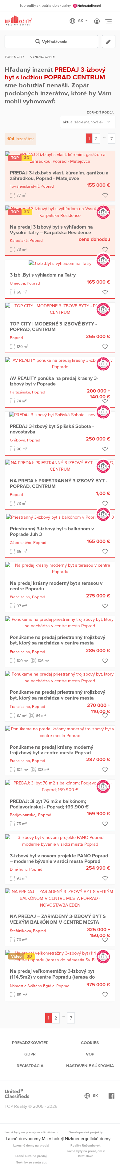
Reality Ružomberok (85, 1145)
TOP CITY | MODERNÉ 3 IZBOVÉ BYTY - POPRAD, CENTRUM (53, 326)
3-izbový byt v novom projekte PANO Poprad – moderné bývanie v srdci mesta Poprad (59, 858)
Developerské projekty (85, 1132)
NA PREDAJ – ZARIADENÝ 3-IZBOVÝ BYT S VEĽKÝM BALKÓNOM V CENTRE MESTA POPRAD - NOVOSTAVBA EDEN (58, 921)
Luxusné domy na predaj (31, 1145)
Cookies (90, 1042)
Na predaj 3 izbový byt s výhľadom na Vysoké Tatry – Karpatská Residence (51, 229)
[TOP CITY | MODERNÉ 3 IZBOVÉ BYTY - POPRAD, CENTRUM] (60, 308)
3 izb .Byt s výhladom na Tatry (43, 274)
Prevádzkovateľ (30, 1042)
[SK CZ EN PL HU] (81, 20)
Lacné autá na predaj (31, 1156)
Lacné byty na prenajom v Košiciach (31, 1132)
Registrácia (30, 1065)
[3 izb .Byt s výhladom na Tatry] (60, 263)
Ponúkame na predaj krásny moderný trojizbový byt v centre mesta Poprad (51, 749)
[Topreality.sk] (18, 21)
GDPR (30, 1053)
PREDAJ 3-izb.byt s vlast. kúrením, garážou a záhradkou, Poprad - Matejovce (59, 175)
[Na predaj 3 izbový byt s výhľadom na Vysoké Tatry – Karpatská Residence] (60, 211)
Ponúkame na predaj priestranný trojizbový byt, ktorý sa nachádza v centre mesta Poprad (57, 642)
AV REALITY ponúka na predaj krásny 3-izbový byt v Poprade (54, 380)
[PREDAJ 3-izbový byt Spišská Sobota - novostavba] (60, 414)
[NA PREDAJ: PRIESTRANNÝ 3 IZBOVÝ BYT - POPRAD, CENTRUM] (60, 465)
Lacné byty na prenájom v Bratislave (86, 1153)
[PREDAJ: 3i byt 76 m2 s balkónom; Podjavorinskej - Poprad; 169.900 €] (60, 786)
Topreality (14, 56)
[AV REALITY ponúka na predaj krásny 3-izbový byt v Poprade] (60, 363)
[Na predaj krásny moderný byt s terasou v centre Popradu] (60, 568)
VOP (90, 1053)
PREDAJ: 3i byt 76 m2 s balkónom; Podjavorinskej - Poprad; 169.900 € (49, 803)
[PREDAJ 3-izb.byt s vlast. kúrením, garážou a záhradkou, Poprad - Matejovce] (60, 157)
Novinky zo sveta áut (31, 1162)
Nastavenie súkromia (90, 1065)
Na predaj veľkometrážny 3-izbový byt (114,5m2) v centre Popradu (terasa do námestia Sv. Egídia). (52, 976)
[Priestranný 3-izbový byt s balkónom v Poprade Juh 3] (60, 517)
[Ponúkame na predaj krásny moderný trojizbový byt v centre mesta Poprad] (60, 731)
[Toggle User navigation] (97, 21)
